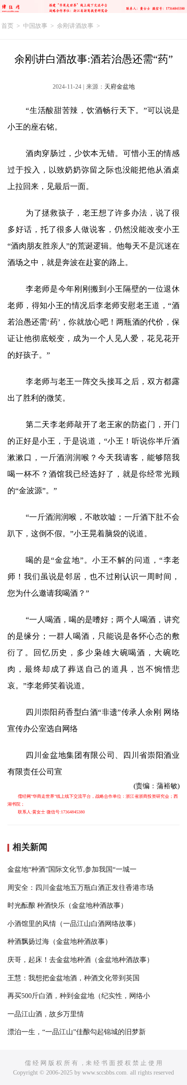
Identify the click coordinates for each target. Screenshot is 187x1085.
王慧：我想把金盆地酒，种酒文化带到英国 (73, 978)
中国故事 (35, 26)
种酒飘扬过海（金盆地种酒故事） (59, 941)
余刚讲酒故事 (75, 26)
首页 (7, 26)
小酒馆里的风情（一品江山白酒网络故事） (73, 923)
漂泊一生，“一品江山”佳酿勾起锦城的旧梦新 (76, 1031)
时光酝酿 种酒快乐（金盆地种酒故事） (67, 905)
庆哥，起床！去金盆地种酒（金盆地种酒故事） (80, 959)
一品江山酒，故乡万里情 (45, 1014)
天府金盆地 (119, 86)
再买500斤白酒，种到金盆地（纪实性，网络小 (78, 995)
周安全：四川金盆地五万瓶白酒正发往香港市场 (80, 887)
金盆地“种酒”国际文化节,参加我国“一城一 (72, 869)
